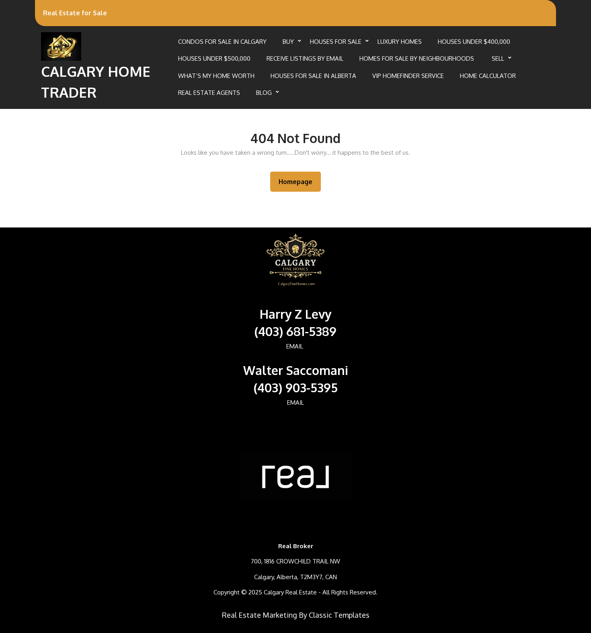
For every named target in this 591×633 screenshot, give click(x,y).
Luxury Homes (400, 41)
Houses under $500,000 (214, 58)
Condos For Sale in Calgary (222, 41)
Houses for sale (335, 41)
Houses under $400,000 (474, 41)
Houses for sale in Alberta (313, 76)
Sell (498, 58)
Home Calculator (488, 76)
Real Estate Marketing (259, 614)
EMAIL (294, 346)
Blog (264, 92)
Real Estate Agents (209, 92)
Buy (288, 41)
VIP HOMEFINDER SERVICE (408, 76)
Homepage (299, 181)
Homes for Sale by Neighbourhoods (417, 58)
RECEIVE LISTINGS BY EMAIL (305, 58)
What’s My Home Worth (216, 76)
